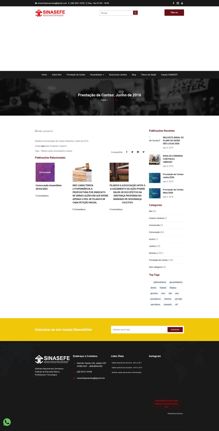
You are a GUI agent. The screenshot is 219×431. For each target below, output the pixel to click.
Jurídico (152, 246)
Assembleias (96, 74)
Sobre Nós (56, 74)
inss (163, 293)
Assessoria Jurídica (118, 74)
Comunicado (154, 225)
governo (154, 293)
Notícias (152, 253)
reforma (167, 299)
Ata (150, 211)
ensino (152, 239)
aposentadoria (176, 282)
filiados (173, 288)
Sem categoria (155, 267)
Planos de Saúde (148, 74)
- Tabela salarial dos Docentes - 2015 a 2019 (126, 368)
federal (163, 288)
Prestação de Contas (76, 74)
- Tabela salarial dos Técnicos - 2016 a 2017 (126, 363)
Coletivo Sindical (156, 218)
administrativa (160, 282)
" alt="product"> (155, 139)
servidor (178, 299)
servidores (155, 304)
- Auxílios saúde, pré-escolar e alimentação (126, 372)
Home (44, 74)
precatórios (156, 299)
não (170, 293)
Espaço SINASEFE (169, 74)
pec (177, 293)
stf (176, 304)
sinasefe (168, 304)
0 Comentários (42, 196)
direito (153, 288)
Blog (134, 74)
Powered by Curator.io (175, 414)
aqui (43, 146)
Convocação (154, 232)
